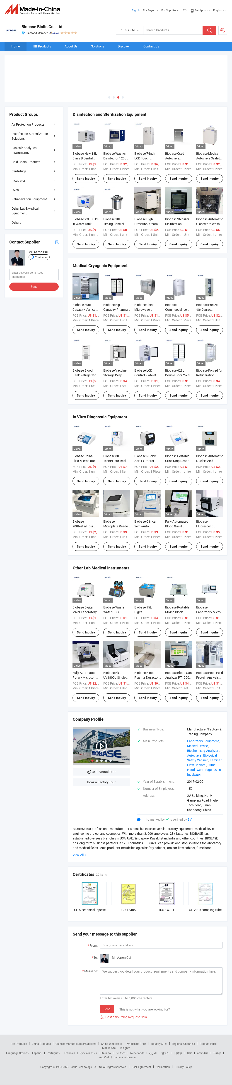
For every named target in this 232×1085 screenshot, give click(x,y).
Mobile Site (109, 1048)
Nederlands (137, 1053)
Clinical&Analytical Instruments (24, 150)
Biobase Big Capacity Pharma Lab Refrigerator (115, 309)
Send (107, 1009)
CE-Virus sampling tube (205, 910)
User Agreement (141, 1067)
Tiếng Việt (102, 1057)
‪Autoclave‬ (194, 755)
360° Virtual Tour (104, 772)
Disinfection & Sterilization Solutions (30, 136)
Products (44, 46)
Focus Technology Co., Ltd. (86, 1067)
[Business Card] (57, 242)
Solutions (97, 46)
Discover (124, 46)
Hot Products (19, 1043)
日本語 (178, 1053)
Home (15, 46)
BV (190, 819)
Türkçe (217, 1053)
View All (78, 855)
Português (53, 1053)
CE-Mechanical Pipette (90, 910)
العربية (153, 1053)
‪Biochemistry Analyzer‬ (202, 750)
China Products (41, 1043)
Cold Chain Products (26, 162)
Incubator (18, 180)
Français (69, 1053)
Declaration (163, 1067)
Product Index (208, 1043)
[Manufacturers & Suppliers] (34, 9)
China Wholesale (111, 1043)
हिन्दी (189, 1053)
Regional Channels (183, 1043)
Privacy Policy (183, 1067)
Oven (15, 190)
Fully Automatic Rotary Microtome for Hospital (85, 677)
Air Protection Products (28, 124)
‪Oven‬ (217, 769)
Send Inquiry (86, 178)
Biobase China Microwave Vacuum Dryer (144, 309)
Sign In (136, 10)
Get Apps (200, 10)
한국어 (165, 1053)
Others (16, 222)
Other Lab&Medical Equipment (25, 210)
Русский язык (88, 1053)
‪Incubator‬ (194, 774)
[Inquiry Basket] (185, 10)
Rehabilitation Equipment (29, 199)
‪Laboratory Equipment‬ (203, 741)
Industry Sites (159, 1043)
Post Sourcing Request (222, 30)
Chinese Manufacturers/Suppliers (76, 1043)
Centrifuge (19, 171)
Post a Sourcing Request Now (123, 1017)
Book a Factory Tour (101, 782)
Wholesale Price (136, 1043)
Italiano (106, 1053)
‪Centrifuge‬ (204, 769)
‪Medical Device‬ (197, 746)
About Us (71, 46)
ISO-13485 (128, 910)
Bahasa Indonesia (125, 1057)
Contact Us (151, 46)
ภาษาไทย (202, 1053)
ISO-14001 (166, 910)
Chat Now (41, 257)
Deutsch (121, 1053)
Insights (125, 1048)
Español (37, 1053)
